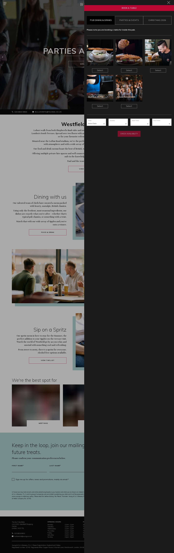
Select (100, 70)
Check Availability (129, 134)
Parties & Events (129, 20)
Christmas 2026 (157, 20)
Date (89, 121)
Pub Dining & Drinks (101, 20)
